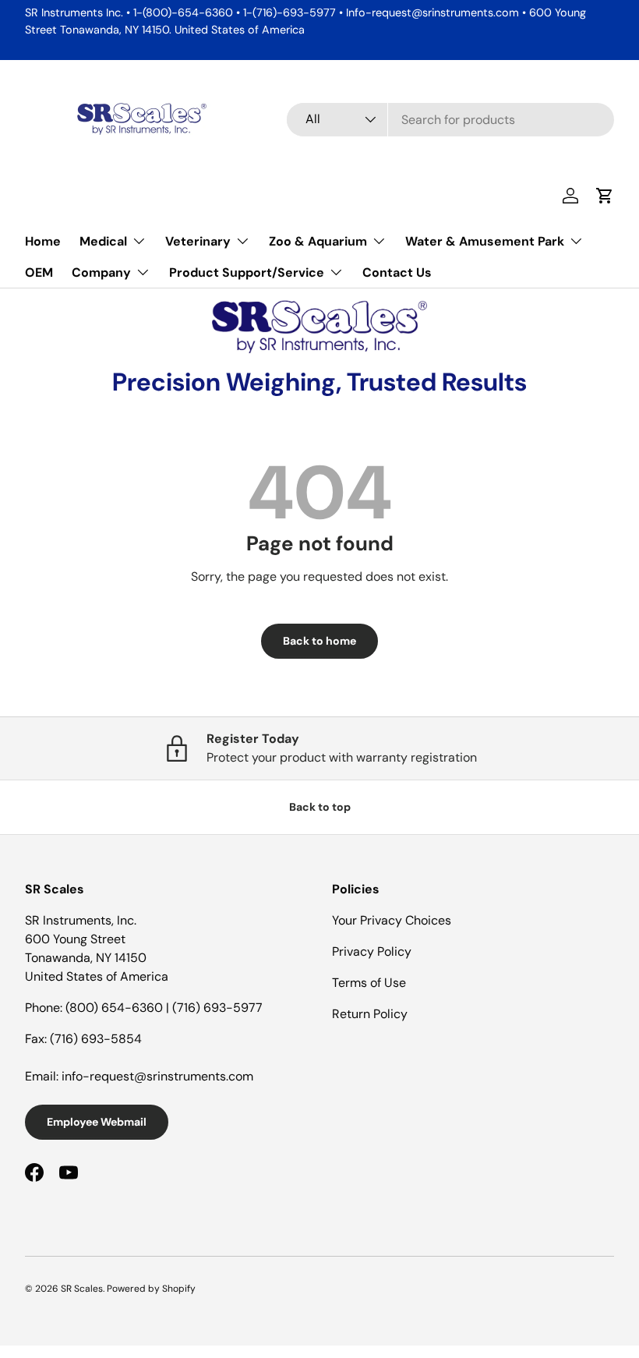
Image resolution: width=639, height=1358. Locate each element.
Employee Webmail (97, 1122)
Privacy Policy (371, 951)
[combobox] (450, 119)
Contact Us (397, 272)
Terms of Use (369, 982)
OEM (39, 272)
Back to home (319, 641)
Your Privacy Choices (391, 920)
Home (43, 241)
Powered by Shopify (151, 1288)
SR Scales (82, 1288)
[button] (605, 196)
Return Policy (370, 1014)
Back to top (320, 807)
